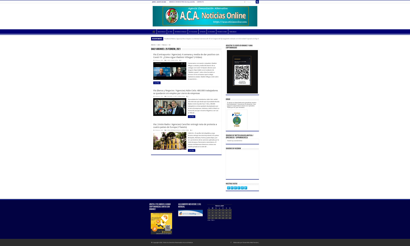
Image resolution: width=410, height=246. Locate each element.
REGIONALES (162, 32)
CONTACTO (200, 2)
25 (219, 218)
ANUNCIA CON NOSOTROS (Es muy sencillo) (182, 2)
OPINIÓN (203, 32)
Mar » (213, 220)
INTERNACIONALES (181, 32)
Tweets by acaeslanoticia (234, 140)
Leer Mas (156, 83)
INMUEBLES (232, 32)
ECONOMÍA (211, 32)
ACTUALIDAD (193, 32)
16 (212, 215)
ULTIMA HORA (174, 60)
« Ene (208, 220)
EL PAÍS (170, 32)
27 (226, 218)
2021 (158, 45)
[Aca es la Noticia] (205, 15)
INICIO (154, 31)
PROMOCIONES (222, 32)
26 (223, 218)
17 (216, 215)
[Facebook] (244, 2)
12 (223, 213)
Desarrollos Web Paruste (250, 242)
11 (219, 213)
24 (216, 218)
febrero (164, 45)
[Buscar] (257, 2)
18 (219, 215)
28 (230, 218)
